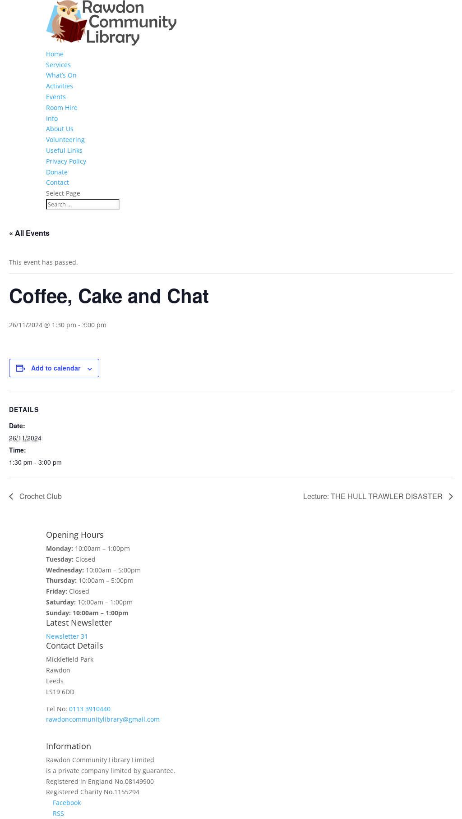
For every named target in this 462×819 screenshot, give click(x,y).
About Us (60, 128)
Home (55, 54)
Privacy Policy (66, 161)
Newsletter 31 (67, 636)
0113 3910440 (90, 709)
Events (56, 96)
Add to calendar (55, 367)
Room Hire (62, 107)
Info (52, 118)
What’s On (61, 75)
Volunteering (65, 139)
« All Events (29, 233)
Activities (59, 86)
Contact (57, 182)
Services (58, 64)
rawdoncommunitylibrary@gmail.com (103, 719)
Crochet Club (40, 496)
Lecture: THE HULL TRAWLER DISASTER (373, 496)
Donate (57, 172)
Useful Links (64, 150)
